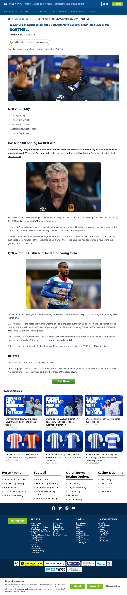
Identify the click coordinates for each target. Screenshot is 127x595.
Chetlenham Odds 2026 (15, 479)
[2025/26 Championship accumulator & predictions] (104, 405)
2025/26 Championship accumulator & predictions (103, 420)
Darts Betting (74, 491)
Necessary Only (95, 586)
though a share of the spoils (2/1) (88, 236)
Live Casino (105, 487)
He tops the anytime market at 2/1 (56, 340)
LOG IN (106, 4)
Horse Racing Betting (14, 483)
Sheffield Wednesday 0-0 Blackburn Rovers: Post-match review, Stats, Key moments (63, 457)
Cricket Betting (75, 499)
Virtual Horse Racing (13, 495)
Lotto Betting (74, 483)
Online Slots (105, 491)
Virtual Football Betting (47, 498)
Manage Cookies (113, 586)
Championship (22, 18)
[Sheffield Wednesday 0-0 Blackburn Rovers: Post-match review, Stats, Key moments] (63, 441)
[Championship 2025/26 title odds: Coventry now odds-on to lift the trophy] (23, 405)
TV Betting (73, 495)
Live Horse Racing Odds (15, 491)
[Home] (9, 19)
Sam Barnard (14, 49)
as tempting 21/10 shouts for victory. (38, 221)
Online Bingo (106, 479)
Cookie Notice (24, 589)
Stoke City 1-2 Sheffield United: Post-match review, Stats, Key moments (22, 456)
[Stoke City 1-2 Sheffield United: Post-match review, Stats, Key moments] (23, 441)
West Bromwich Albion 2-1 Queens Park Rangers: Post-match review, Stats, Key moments (102, 457)
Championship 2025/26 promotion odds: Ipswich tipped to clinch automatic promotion (62, 421)
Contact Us (17, 521)
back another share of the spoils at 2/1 (58, 372)
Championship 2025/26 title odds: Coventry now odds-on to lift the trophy (21, 421)
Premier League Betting (47, 483)
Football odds (42, 479)
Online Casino (106, 483)
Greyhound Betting (77, 487)
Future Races (10, 487)
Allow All (77, 586)
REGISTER (117, 4)
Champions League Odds (48, 487)
